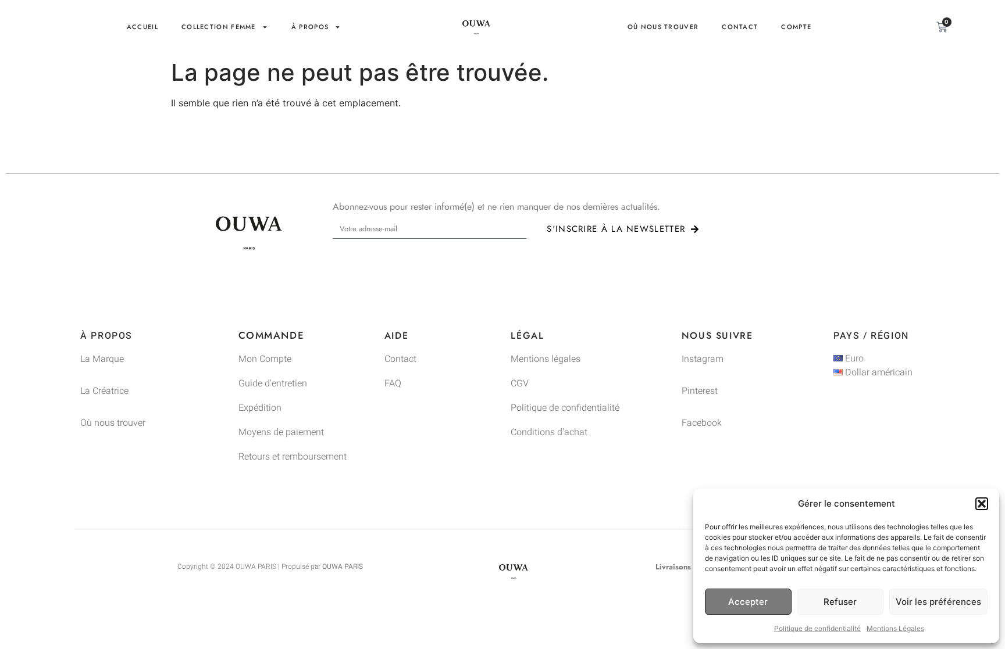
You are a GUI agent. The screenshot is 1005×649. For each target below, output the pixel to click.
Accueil (142, 26)
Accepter (748, 601)
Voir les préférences (938, 601)
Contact (740, 26)
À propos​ (310, 26)
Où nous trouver (663, 26)
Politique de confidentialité (817, 628)
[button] (982, 504)
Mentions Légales (895, 628)
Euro (853, 358)
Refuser (840, 601)
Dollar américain (878, 372)
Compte (796, 26)
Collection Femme (218, 26)
